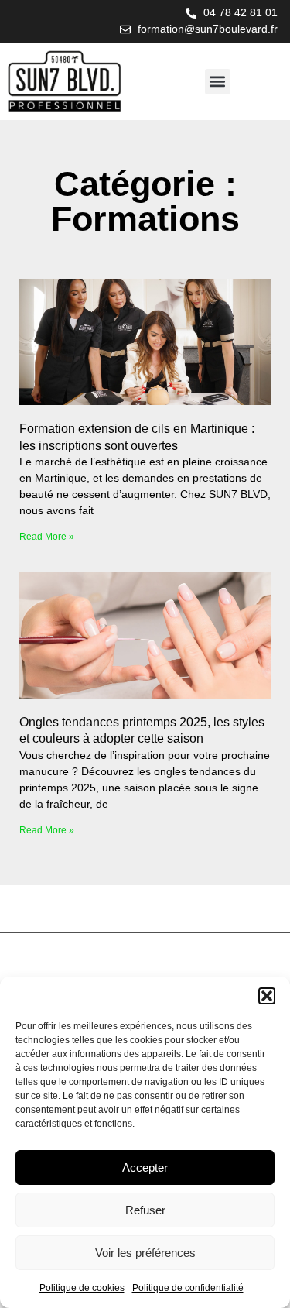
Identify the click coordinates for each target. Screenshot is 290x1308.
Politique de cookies (82, 1287)
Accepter (145, 1167)
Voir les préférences (145, 1252)
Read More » (46, 536)
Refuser (145, 1210)
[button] (267, 996)
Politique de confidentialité (188, 1287)
